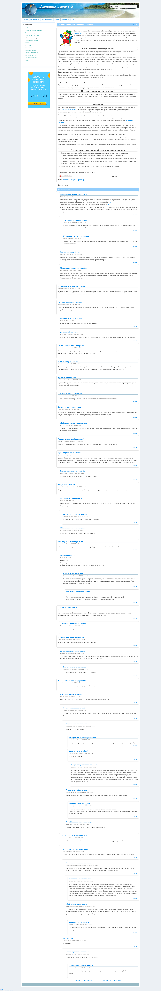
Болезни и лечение (46, 20)
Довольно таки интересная (69, 407)
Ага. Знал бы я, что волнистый (73, 835)
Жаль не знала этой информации (72, 680)
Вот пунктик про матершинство (82, 737)
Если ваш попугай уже (70, 252)
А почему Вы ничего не (73, 573)
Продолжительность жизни (33, 30)
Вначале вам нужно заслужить (73, 194)
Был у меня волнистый (67, 607)
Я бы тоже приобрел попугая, (72, 527)
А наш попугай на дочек (76, 789)
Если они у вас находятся (79, 803)
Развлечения (65, 20)
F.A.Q (72, 20)
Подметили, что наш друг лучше (72, 286)
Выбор (27, 28)
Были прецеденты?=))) (78, 751)
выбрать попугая (79, 33)
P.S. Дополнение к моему (76, 903)
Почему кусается (30, 50)
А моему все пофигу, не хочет (73, 623)
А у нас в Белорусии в (67, 377)
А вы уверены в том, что (79, 922)
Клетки (27, 43)
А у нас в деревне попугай (74, 707)
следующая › (107, 980)
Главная (25, 20)
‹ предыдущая (87, 980)
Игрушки (28, 45)
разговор (81, 180)
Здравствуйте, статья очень (69, 452)
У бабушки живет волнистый (78, 862)
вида (123, 38)
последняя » (117, 980)
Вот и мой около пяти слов (74, 666)
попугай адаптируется (69, 110)
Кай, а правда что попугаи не (70, 541)
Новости (56, 20)
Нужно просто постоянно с (77, 951)
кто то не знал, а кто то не (71, 694)
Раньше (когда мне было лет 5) (71, 439)
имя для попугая (78, 115)
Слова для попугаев (31, 55)
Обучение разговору (31, 38)
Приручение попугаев (32, 35)
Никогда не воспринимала (80, 878)
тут (110, 202)
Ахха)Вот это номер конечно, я (79, 821)
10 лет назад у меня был (68, 361)
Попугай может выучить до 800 (71, 637)
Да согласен (68, 938)
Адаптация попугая (31, 33)
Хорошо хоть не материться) (78, 723)
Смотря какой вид (68, 555)
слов (64, 64)
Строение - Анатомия (31, 40)
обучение (66, 180)
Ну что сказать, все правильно (76, 236)
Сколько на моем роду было (70, 302)
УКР (133, 24)
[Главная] (30, 15)
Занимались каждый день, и (81, 965)
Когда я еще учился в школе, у (84, 764)
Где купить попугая (31, 57)
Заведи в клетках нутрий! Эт (72, 470)
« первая (77, 980)
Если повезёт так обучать (71, 498)
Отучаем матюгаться (31, 53)
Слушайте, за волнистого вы (75, 849)
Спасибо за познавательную (70, 393)
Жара (26, 60)
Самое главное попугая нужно (71, 345)
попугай (73, 180)
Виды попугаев (34, 20)
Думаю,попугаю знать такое (72, 650)
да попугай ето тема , (69, 331)
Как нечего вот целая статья (78, 591)
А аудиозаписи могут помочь (75, 220)
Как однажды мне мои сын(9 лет (74, 268)
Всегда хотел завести (66, 484)
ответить (135, 214)
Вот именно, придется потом (75, 514)
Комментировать (63, 185)
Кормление (28, 48)
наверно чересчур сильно (71, 318)
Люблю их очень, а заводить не (73, 423)
